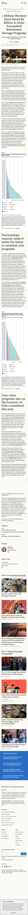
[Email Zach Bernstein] (2, 567)
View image (18, 228)
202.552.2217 (5, 565)
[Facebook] (2, 866)
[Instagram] (4, 866)
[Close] (25, 901)
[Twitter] (8, 866)
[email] (8, 552)
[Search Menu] (22, 3)
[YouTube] (10, 866)
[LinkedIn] (6, 866)
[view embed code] (25, 482)
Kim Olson (10, 547)
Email (2, 851)
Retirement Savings (17, 575)
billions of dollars (19, 505)
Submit (23, 853)
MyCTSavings (6, 285)
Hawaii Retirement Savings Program (17, 444)
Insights (4, 829)
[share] (25, 480)
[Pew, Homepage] (4, 3)
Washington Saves (12, 457)
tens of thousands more (13, 144)
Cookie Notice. (19, 910)
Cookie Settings (14, 912)
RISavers (24, 282)
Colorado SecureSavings (17, 256)
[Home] (13, 786)
